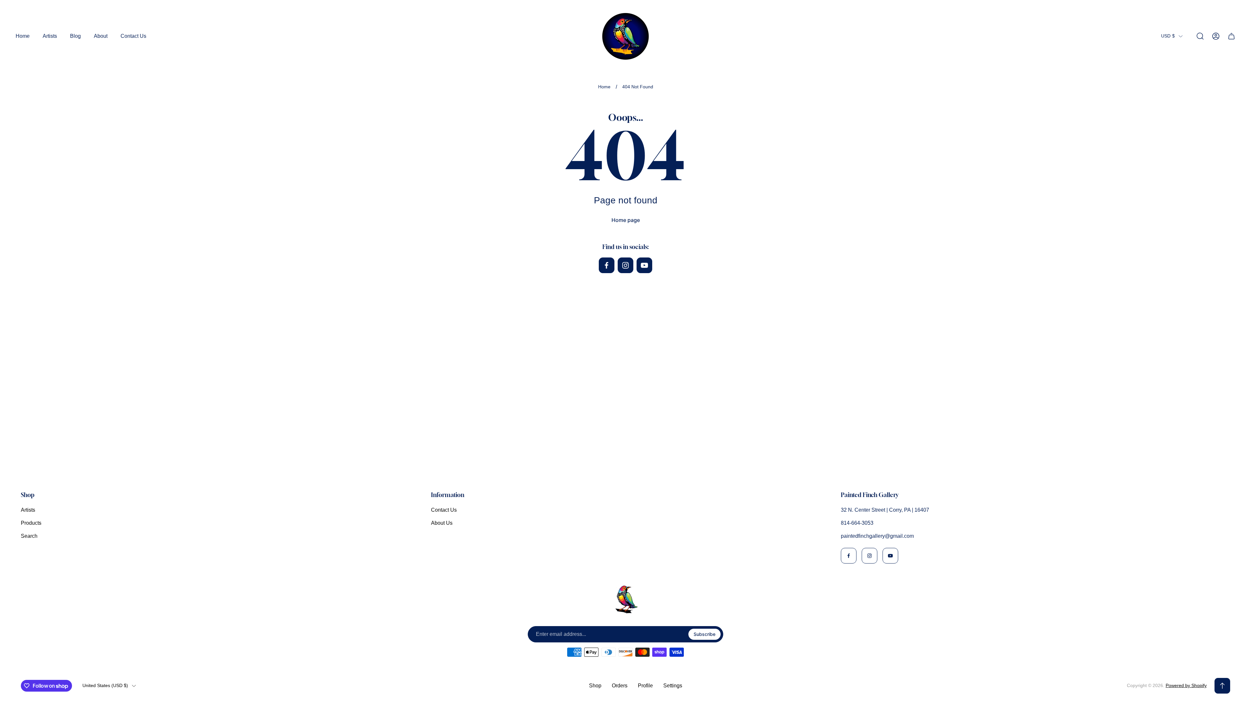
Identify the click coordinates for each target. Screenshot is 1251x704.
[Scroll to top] (1222, 686)
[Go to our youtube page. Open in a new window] (644, 265)
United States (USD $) (105, 685)
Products (31, 523)
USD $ (1168, 35)
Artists (28, 510)
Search (29, 536)
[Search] (1200, 36)
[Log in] (1216, 36)
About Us (442, 523)
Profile (645, 685)
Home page (625, 220)
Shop (595, 685)
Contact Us (444, 510)
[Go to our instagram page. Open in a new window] (625, 265)
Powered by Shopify (1186, 685)
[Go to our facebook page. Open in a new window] (606, 265)
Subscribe (704, 634)
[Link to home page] (625, 599)
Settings (672, 685)
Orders (619, 685)
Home (604, 86)
